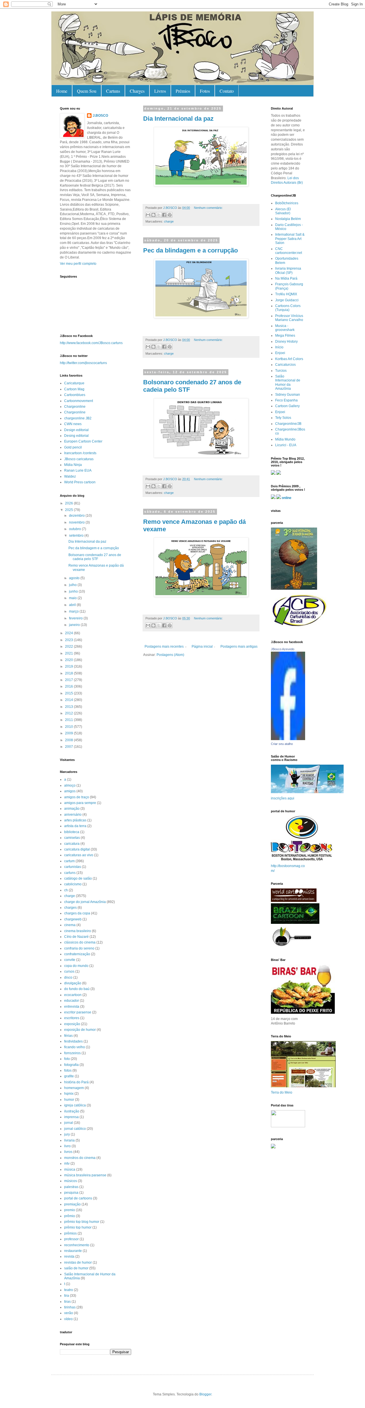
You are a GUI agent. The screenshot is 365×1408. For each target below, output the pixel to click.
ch (66, 890)
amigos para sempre (80, 803)
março (74, 611)
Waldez (70, 476)
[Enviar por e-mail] (148, 215)
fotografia (71, 1065)
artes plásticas (75, 820)
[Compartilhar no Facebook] (164, 215)
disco (68, 977)
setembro (76, 536)
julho (73, 585)
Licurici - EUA (285, 445)
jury (67, 1134)
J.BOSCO (100, 116)
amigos (70, 791)
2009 (69, 733)
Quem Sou (86, 91)
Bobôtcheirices (286, 203)
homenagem (74, 1088)
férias (68, 1036)
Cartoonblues (74, 395)
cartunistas (72, 867)
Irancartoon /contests (80, 453)
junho (74, 591)
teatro (68, 1290)
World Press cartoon (80, 482)
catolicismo (73, 884)
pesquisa (71, 1193)
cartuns (70, 873)
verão (68, 1313)
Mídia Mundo (285, 439)
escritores (71, 1018)
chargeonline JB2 (78, 418)
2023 (69, 640)
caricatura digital (77, 849)
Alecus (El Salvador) (283, 211)
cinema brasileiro (77, 931)
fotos (68, 1070)
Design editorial (76, 430)
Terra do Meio (281, 1092)
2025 (69, 510)
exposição (72, 1024)
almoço (70, 785)
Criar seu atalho (282, 744)
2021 (69, 653)
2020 (69, 660)
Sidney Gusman (287, 395)
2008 (69, 740)
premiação (72, 1204)
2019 (69, 666)
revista (69, 1256)
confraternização (77, 954)
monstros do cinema (80, 1158)
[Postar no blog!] (153, 215)
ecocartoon (73, 995)
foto (67, 1059)
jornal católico (75, 1129)
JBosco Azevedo (282, 649)
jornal (68, 1123)
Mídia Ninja (73, 465)
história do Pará (76, 1082)
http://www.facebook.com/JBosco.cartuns (91, 343)
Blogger (205, 1394)
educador (71, 1001)
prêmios (70, 1233)
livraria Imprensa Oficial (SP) (288, 270)
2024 (69, 633)
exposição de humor (80, 1030)
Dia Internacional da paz (178, 118)
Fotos (205, 91)
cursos (69, 971)
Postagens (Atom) (170, 655)
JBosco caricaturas (79, 459)
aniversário (73, 815)
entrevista (71, 1007)
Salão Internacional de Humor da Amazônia (287, 382)
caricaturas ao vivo (78, 855)
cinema (70, 925)
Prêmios (183, 91)
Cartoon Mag (74, 389)
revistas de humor (78, 1262)
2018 (69, 673)
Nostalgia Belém (288, 219)
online (286, 498)
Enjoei (280, 353)
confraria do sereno (79, 948)
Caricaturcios (285, 365)
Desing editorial (76, 436)
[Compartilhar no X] (159, 215)
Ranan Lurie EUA (78, 470)
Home (61, 91)
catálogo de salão (78, 878)
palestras (71, 1187)
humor (69, 1100)
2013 (69, 707)
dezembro (77, 516)
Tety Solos (283, 418)
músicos (70, 1181)
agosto (74, 578)
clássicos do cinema (80, 942)
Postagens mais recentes (164, 647)
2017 (69, 680)
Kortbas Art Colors (289, 359)
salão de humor (76, 1268)
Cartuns (113, 91)
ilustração (71, 1111)
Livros (160, 91)
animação (72, 809)
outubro (75, 529)
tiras (67, 1302)
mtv (67, 1163)
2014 (69, 700)
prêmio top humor (78, 1227)
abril (73, 605)
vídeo (68, 1319)
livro (67, 1146)
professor (71, 1239)
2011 (69, 720)
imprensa (71, 1117)
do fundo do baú (77, 989)
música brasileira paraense (85, 1175)
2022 (69, 647)
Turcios (281, 371)
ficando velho (74, 1047)
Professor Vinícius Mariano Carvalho (289, 318)
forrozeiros (72, 1053)
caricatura (72, 844)
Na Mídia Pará (286, 278)
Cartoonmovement (78, 401)
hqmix (69, 1094)
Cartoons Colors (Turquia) (288, 308)
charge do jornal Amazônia (85, 902)
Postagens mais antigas (238, 647)
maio (73, 598)
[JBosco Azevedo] (288, 739)
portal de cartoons (78, 1198)
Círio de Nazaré (76, 937)
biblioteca (71, 832)
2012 (69, 713)
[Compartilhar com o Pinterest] (170, 215)
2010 (69, 727)
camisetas (72, 838)
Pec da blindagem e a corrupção (190, 250)
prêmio (69, 1216)
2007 (69, 747)
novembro (77, 522)
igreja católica (75, 1105)
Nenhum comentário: (208, 207)
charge (169, 221)
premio (69, 1210)
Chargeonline (75, 407)
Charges (137, 91)
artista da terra (75, 826)
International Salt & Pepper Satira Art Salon (290, 239)
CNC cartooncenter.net (288, 251)
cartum (69, 861)
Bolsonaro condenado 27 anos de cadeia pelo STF (94, 557)
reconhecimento (76, 1245)
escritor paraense (77, 1012)
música (69, 1169)
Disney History (286, 342)
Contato (227, 91)
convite (69, 960)
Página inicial (202, 647)
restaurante (73, 1251)
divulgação (72, 983)
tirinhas (70, 1307)
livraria (69, 1140)
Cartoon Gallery (287, 406)
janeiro (75, 625)
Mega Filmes (285, 336)
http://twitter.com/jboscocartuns (83, 363)
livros (68, 1152)
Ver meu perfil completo (78, 264)
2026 (69, 503)
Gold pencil (73, 447)
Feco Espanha (286, 400)
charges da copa (77, 913)
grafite (69, 1076)
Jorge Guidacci (287, 300)
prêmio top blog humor (81, 1222)
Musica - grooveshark (285, 328)
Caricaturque (74, 383)
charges (70, 908)
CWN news (73, 424)
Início (279, 347)
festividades (73, 1041)
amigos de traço (76, 797)
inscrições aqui (282, 798)
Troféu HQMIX (286, 294)
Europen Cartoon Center (83, 441)
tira (66, 1296)
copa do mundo (76, 966)
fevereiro (76, 618)
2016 (69, 686)
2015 (69, 693)
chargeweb (73, 919)
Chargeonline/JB (288, 424)
